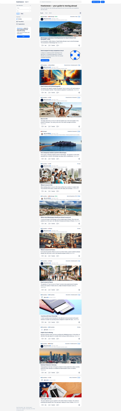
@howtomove (47, 18)
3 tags (79, 131)
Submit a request (96, 1)
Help (24, 407)
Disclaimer (23, 408)
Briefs (50, 13)
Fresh (46, 13)
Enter (103, 1)
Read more (60, 42)
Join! (23, 36)
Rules (34, 408)
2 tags (79, 97)
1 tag (79, 16)
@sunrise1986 (47, 133)
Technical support (29, 407)
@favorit (45, 297)
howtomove (20, 2)
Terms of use (18, 408)
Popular (41, 13)
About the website (19, 407)
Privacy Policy (28, 408)
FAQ (32, 408)
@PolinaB (46, 329)
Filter (22, 13)
